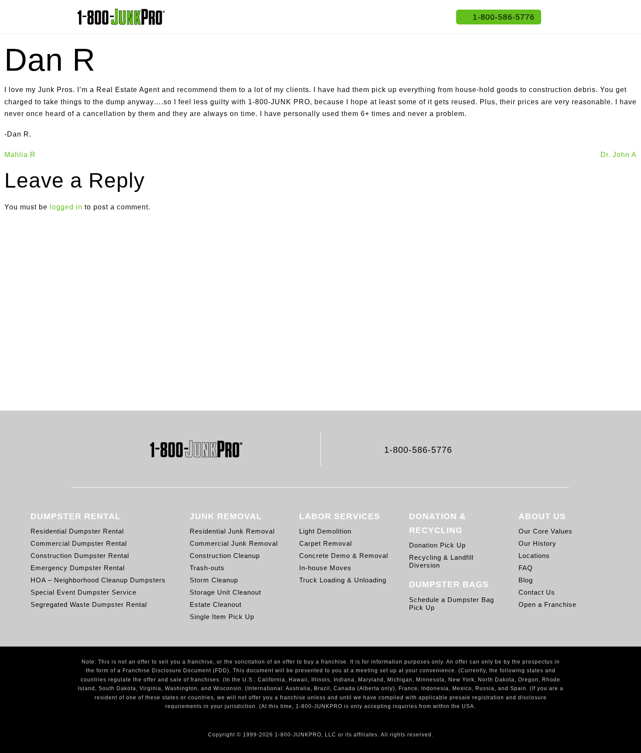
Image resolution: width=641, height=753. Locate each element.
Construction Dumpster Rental (80, 555)
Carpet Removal (325, 543)
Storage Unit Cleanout (225, 592)
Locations (534, 555)
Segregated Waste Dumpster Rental (89, 604)
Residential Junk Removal (232, 531)
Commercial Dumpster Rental (79, 543)
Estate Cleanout (216, 604)
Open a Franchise (547, 604)
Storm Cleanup (214, 580)
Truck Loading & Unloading (342, 580)
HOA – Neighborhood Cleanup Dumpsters (98, 580)
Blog (525, 580)
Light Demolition (325, 531)
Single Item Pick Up (222, 616)
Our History (537, 543)
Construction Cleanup (225, 555)
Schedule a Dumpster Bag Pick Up (451, 603)
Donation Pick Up (437, 545)
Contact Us (536, 592)
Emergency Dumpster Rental (78, 568)
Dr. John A (618, 154)
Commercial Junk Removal (234, 543)
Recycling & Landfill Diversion (441, 561)
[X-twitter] (488, 448)
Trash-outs (207, 568)
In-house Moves (325, 568)
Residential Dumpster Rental (77, 531)
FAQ (525, 568)
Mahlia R (20, 154)
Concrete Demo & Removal (343, 555)
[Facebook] (468, 448)
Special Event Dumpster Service (83, 592)
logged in (66, 207)
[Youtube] (508, 448)
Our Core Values (545, 531)
